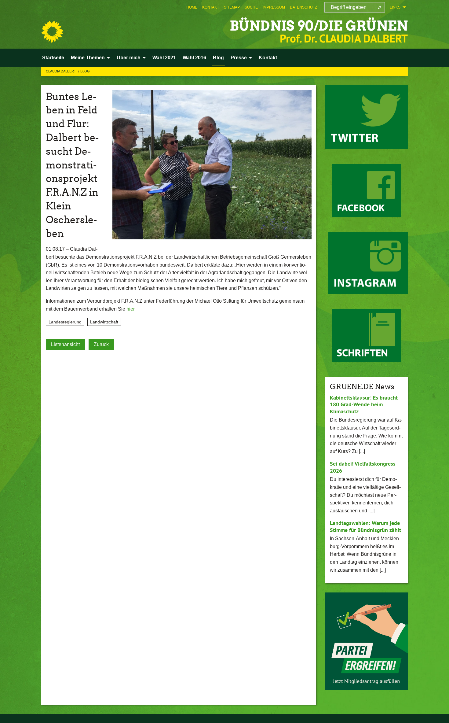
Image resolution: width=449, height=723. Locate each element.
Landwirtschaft (104, 321)
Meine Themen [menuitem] (88, 57)
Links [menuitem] (395, 7)
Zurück (101, 344)
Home (191, 7)
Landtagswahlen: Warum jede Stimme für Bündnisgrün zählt (365, 526)
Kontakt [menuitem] (268, 57)
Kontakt (210, 7)
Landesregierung (65, 321)
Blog (85, 71)
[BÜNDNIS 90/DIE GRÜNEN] (52, 32)
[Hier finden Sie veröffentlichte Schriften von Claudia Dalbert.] (366, 335)
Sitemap (232, 7)
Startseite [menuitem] (53, 57)
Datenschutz (303, 7)
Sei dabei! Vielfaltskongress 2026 (363, 467)
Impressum (274, 7)
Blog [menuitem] (218, 57)
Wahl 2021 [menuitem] (164, 57)
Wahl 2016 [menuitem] (194, 57)
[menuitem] (191, 7)
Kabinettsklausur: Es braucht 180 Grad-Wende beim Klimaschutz (364, 404)
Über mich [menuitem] (129, 57)
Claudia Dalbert (61, 71)
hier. (131, 309)
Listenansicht (65, 344)
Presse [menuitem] (239, 57)
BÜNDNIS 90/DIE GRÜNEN (319, 26)
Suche (251, 7)
